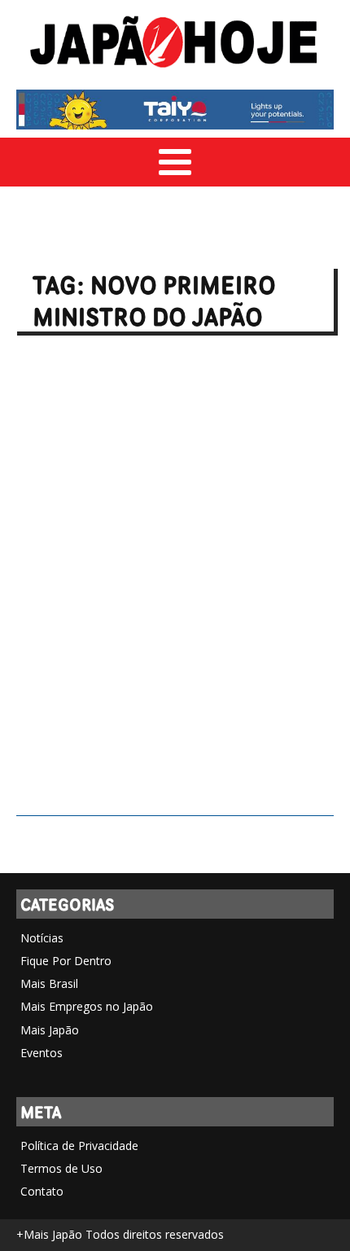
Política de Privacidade (79, 1145)
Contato (41, 1191)
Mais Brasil (49, 983)
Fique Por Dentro (66, 960)
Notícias (41, 938)
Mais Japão (49, 1030)
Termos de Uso (61, 1168)
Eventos (41, 1052)
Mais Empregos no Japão (86, 1006)
